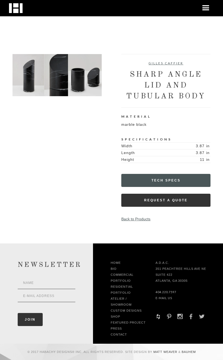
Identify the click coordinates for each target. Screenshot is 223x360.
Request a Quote (166, 200)
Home (116, 262)
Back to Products (135, 219)
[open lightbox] (57, 75)
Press (116, 328)
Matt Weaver (165, 351)
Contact (119, 334)
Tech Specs (166, 180)
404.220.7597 (166, 292)
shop (115, 316)
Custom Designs (126, 310)
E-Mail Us (164, 298)
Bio (114, 268)
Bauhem (188, 351)
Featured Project (128, 322)
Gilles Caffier (165, 63)
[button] (206, 8)
